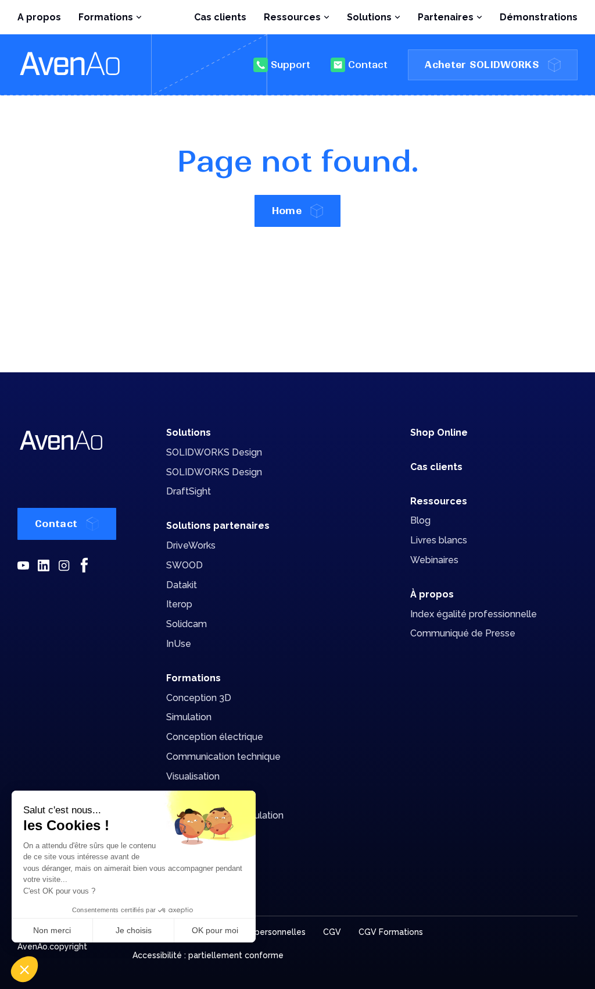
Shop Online (439, 432)
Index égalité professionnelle (473, 614)
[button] (24, 969)
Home (287, 210)
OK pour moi (215, 930)
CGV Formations (391, 932)
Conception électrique (214, 736)
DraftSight (188, 491)
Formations (193, 678)
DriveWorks (191, 545)
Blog (420, 520)
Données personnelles (261, 932)
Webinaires (434, 559)
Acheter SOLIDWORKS (482, 64)
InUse (178, 643)
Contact (368, 64)
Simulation (189, 717)
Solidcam (186, 623)
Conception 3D (198, 697)
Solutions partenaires (218, 525)
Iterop (179, 604)
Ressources (438, 501)
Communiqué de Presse (462, 633)
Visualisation (193, 776)
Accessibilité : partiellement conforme (208, 955)
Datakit (181, 584)
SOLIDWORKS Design (214, 452)
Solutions (188, 432)
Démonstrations (539, 17)
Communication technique (223, 756)
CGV (332, 932)
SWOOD (184, 565)
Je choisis (134, 930)
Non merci (52, 930)
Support (290, 64)
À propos (432, 594)
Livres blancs (438, 540)
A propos (39, 17)
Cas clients (220, 17)
